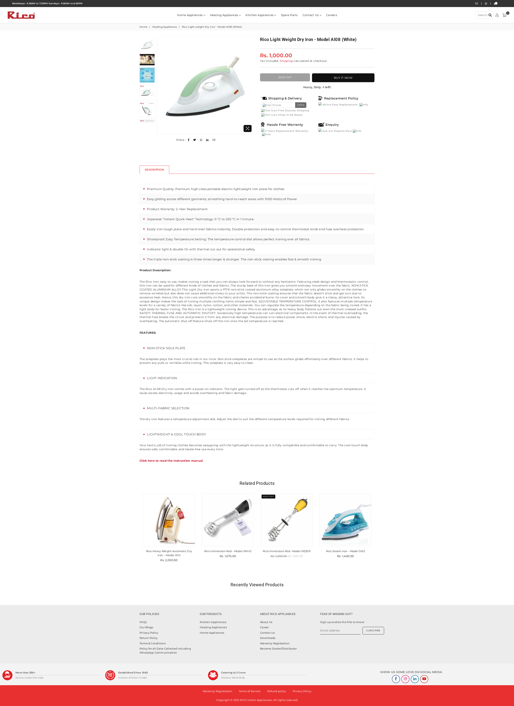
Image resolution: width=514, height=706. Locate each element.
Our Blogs (146, 627)
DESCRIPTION (154, 169)
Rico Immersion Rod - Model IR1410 (345, 551)
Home (143, 26)
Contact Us (311, 15)
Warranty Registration (275, 643)
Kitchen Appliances (260, 15)
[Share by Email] (214, 140)
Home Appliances (190, 15)
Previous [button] (160, 85)
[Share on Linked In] (207, 140)
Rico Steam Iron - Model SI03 (286, 551)
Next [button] (250, 85)
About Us (266, 622)
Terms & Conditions (153, 643)
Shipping (286, 61)
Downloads (267, 637)
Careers (331, 15)
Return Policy (149, 637)
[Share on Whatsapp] (201, 140)
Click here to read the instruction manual (171, 460)
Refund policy (276, 691)
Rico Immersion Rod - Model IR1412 (169, 551)
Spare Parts (289, 15)
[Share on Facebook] (189, 140)
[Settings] (497, 15)
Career (264, 627)
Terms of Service (249, 691)
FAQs (143, 622)
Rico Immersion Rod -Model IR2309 (228, 551)
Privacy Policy (149, 632)
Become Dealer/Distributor (278, 648)
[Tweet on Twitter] (194, 140)
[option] (205, 85)
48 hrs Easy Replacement (340, 104)
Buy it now (343, 78)
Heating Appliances (224, 15)
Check (300, 105)
